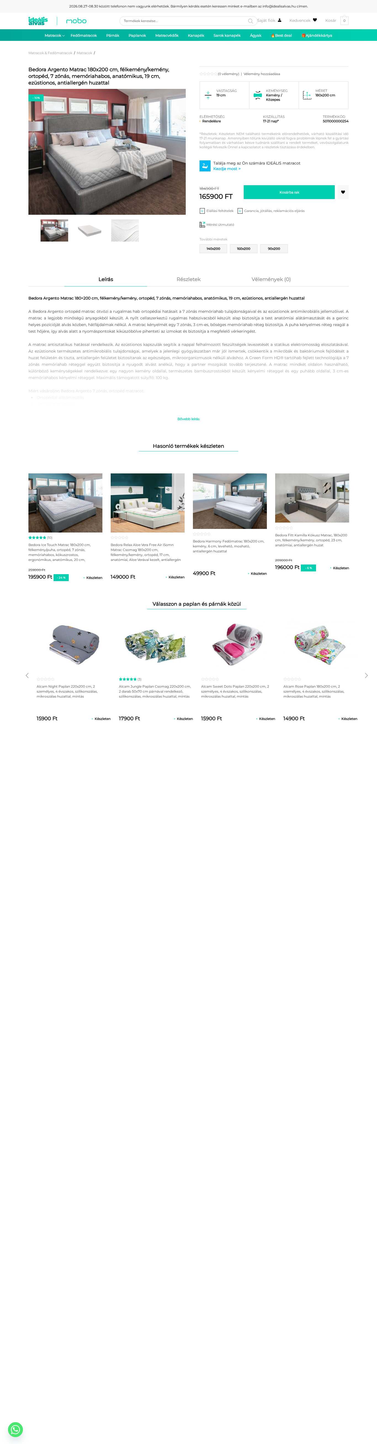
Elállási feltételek (219, 211)
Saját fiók (266, 20)
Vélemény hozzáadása (262, 74)
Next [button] (366, 675)
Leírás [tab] (106, 279)
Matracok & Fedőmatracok (50, 53)
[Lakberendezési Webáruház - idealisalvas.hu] (57, 21)
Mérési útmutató (220, 224)
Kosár (335, 20)
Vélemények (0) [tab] (271, 279)
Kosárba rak (289, 192)
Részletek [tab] (189, 279)
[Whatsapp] (15, 1429)
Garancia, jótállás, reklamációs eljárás (274, 211)
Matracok (84, 53)
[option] (54, 230)
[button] (343, 192)
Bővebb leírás (188, 419)
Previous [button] (27, 675)
